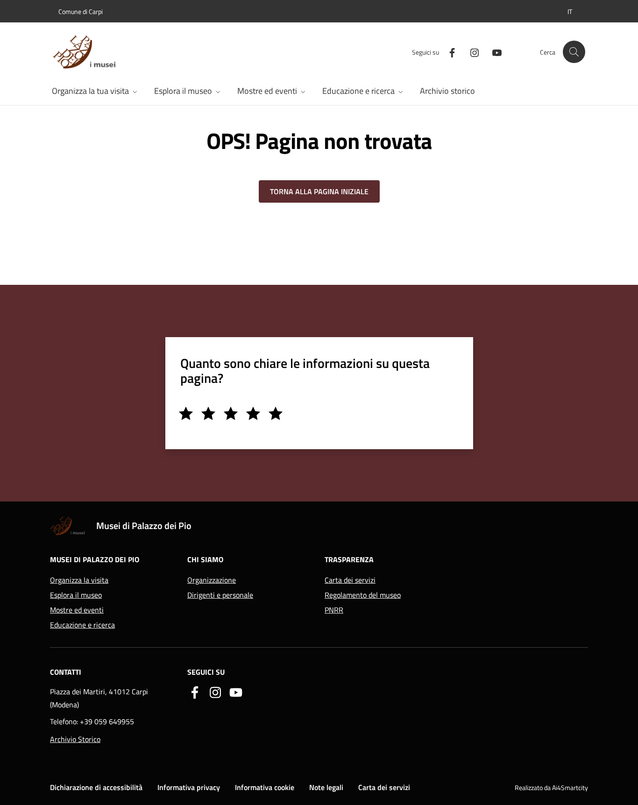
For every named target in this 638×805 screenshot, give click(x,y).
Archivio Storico (75, 739)
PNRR (334, 609)
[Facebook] (448, 51)
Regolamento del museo (363, 594)
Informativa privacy (188, 787)
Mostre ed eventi (77, 609)
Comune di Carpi (80, 11)
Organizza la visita (79, 580)
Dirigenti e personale (220, 594)
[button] (570, 11)
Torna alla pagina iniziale (319, 191)
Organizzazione (211, 580)
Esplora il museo (76, 594)
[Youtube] (493, 51)
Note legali (326, 787)
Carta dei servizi (350, 580)
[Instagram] (470, 51)
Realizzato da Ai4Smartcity (551, 787)
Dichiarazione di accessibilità (96, 787)
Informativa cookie (264, 787)
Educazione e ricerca (82, 624)
